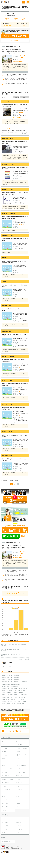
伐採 (16, 741)
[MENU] (28, 2)
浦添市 (8, 703)
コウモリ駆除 (4, 761)
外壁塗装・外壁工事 (5, 799)
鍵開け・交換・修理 (5, 775)
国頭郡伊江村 (5, 701)
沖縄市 (20, 701)
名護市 (3, 703)
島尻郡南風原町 (6, 688)
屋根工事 (3, 796)
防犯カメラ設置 (12, 709)
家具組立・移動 (5, 806)
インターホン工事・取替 (20, 772)
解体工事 (17, 796)
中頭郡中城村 (13, 697)
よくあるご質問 (5, 825)
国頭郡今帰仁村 (23, 688)
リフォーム (18, 799)
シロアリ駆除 (4, 748)
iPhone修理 (4, 810)
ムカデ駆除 (18, 751)
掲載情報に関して (19, 822)
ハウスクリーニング (5, 786)
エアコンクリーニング (6, 789)
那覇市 (24, 703)
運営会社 (17, 832)
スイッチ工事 (4, 772)
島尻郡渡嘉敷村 (15, 686)
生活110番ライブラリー (20, 818)
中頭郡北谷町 (5, 699)
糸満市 (24, 701)
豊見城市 (21, 692)
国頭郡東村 (5, 690)
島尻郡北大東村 (15, 679)
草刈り (3, 744)
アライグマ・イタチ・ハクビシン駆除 (21, 755)
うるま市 (15, 692)
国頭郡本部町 (14, 688)
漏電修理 (3, 765)
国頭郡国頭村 (21, 690)
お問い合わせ (18, 825)
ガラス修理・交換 (19, 775)
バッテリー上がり (19, 782)
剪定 (2, 741)
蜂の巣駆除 (4, 751)
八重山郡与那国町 (15, 684)
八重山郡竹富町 (6, 684)
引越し (17, 806)
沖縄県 (2, 710)
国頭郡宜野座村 (14, 695)
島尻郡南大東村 (6, 682)
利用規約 (3, 832)
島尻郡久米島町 (6, 677)
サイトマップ (4, 829)
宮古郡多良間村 (6, 675)
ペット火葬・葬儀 (19, 789)
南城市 (3, 692)
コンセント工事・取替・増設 (21, 765)
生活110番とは (4, 818)
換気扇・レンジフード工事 (7, 768)
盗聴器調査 (18, 803)
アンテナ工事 (18, 761)
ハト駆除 (3, 758)
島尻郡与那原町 (23, 695)
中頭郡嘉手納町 (14, 699)
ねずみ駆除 (18, 758)
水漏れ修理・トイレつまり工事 (8, 779)
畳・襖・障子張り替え (6, 782)
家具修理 (17, 793)
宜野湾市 (18, 703)
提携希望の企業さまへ (6, 841)
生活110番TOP (4, 709)
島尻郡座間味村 (6, 686)
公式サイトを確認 (17, 61)
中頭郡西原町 (5, 697)
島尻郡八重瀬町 (15, 675)
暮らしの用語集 (5, 822)
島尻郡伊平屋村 (6, 679)
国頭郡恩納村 (5, 695)
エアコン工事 (18, 768)
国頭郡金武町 (13, 701)
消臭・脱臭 (18, 786)
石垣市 (13, 703)
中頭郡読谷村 (22, 699)
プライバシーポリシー (20, 829)
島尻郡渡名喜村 (15, 682)
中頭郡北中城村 (22, 697)
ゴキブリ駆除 (4, 755)
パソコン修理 (4, 793)
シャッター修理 (19, 744)
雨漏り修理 (18, 779)
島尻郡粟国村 (24, 682)
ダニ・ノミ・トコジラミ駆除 (21, 748)
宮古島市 (9, 692)
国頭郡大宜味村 (13, 690)
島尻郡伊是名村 (15, 677)
